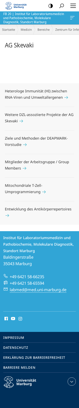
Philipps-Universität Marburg (27, 388)
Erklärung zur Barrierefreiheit (34, 357)
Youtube (12, 319)
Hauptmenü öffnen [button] (73, 5)
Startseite (8, 29)
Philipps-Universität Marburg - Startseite (17, 5)
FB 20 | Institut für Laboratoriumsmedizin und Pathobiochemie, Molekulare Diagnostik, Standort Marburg (73, 17)
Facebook (5, 319)
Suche (61, 5)
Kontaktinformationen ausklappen (72, 381)
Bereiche (43, 29)
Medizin (26, 29)
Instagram (20, 319)
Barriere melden (19, 367)
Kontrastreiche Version (50, 5)
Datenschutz (15, 347)
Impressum (13, 337)
